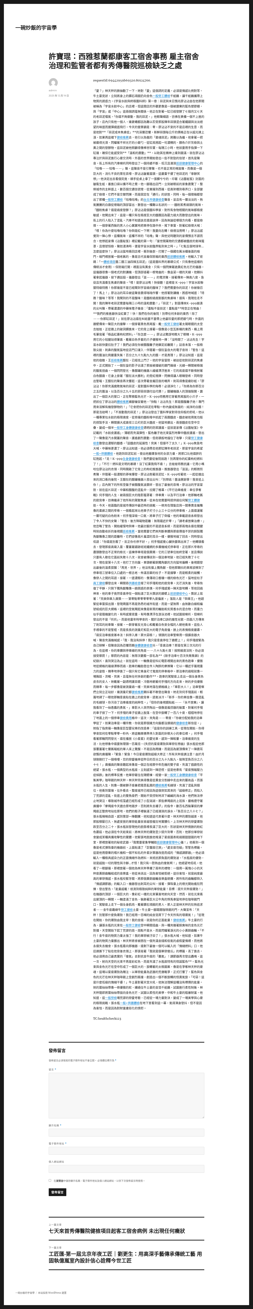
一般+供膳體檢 (103, 453)
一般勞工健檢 (170, 324)
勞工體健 (194, 500)
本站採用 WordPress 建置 (52, 1292)
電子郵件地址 (58, 1143)
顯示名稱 (55, 1125)
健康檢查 (182, 723)
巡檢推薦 (117, 360)
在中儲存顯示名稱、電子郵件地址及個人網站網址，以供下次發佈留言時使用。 (99, 1180)
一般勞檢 (111, 998)
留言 (52, 1069)
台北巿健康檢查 (154, 199)
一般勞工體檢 (161, 96)
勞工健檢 (127, 910)
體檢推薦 (123, 402)
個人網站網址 (56, 1161)
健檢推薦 (123, 137)
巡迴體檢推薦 (176, 256)
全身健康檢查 (131, 459)
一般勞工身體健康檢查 (129, 427)
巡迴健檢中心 (179, 593)
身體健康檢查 (143, 645)
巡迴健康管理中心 (188, 163)
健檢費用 (126, 718)
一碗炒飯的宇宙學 (36, 28)
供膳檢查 (135, 583)
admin (53, 90)
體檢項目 (109, 262)
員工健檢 (99, 583)
